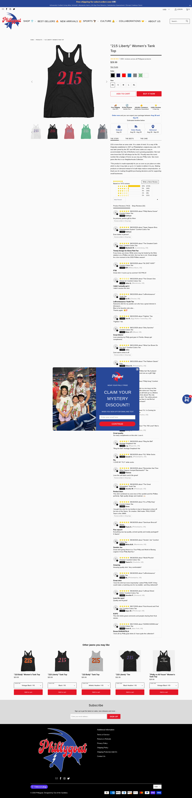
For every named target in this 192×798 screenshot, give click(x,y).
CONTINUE (117, 424)
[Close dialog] (137, 369)
